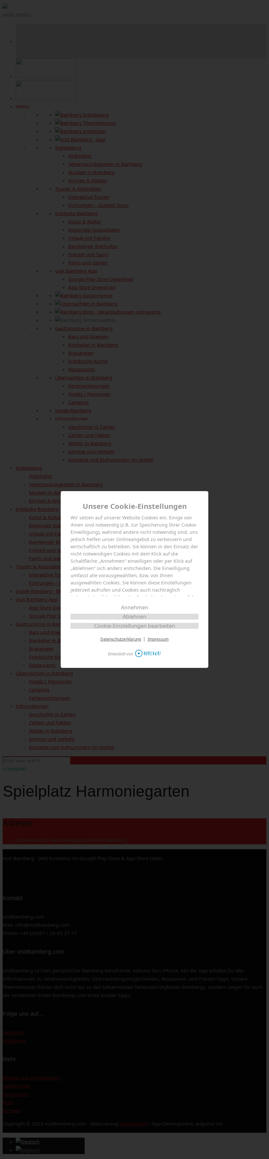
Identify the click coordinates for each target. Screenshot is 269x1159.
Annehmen (134, 607)
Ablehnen (134, 617)
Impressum (158, 639)
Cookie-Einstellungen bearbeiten (134, 626)
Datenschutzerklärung (120, 639)
